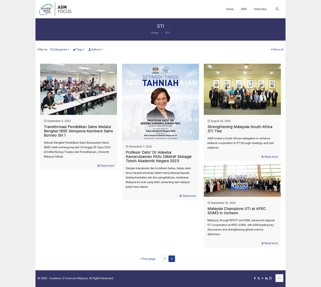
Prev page (148, 258)
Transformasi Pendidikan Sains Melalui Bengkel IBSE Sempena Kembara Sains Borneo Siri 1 (78, 131)
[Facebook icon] (254, 278)
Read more (107, 165)
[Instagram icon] (270, 278)
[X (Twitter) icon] (258, 278)
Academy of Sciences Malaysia (69, 278)
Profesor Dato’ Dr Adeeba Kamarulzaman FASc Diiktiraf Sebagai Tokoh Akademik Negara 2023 (158, 156)
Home (155, 32)
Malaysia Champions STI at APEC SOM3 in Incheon (236, 210)
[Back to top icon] (279, 278)
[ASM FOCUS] (56, 9)
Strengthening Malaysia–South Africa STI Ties (239, 129)
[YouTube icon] (262, 278)
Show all (278, 49)
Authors (96, 49)
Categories (60, 49)
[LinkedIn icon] (266, 278)
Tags (79, 49)
